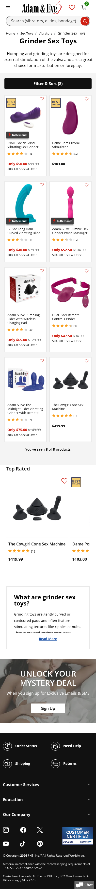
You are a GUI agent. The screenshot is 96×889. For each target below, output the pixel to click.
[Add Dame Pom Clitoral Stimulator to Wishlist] (87, 99)
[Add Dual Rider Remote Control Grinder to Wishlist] (87, 271)
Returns (69, 763)
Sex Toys (26, 33)
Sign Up (48, 708)
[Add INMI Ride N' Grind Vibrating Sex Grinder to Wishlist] (42, 99)
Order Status (25, 745)
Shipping (22, 763)
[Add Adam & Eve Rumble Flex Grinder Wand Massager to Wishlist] (87, 185)
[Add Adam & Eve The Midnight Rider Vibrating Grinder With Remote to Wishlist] (42, 361)
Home (10, 33)
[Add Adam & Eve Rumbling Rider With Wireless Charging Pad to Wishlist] (42, 271)
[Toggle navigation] (8, 7)
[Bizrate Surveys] (86, 842)
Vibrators (45, 33)
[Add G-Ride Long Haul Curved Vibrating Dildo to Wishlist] (42, 185)
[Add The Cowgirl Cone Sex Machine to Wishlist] (87, 361)
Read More (48, 638)
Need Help (71, 745)
